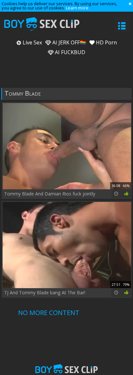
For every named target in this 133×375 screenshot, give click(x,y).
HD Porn (106, 42)
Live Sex (31, 42)
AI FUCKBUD (69, 52)
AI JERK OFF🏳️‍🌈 (68, 42)
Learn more (77, 8)
